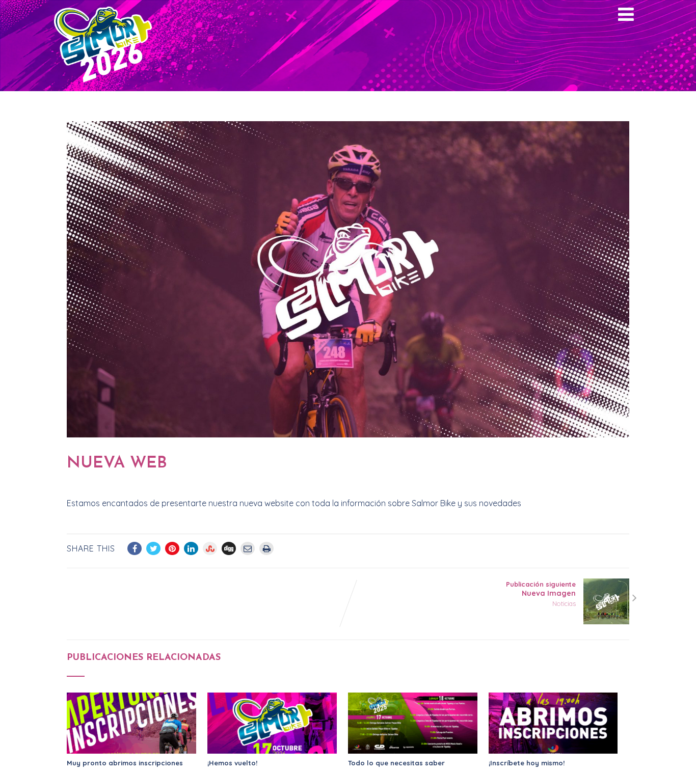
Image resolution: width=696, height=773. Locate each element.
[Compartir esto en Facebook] (134, 548)
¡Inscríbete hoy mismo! (527, 763)
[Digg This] (229, 548)
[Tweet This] (153, 548)
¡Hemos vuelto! (232, 763)
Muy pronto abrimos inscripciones (125, 763)
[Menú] (626, 14)
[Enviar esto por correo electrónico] (247, 548)
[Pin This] (172, 548)
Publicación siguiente (541, 589)
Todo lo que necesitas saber (396, 763)
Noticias (564, 603)
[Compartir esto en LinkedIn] (191, 548)
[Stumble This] (210, 548)
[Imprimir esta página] (266, 548)
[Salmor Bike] (103, 86)
